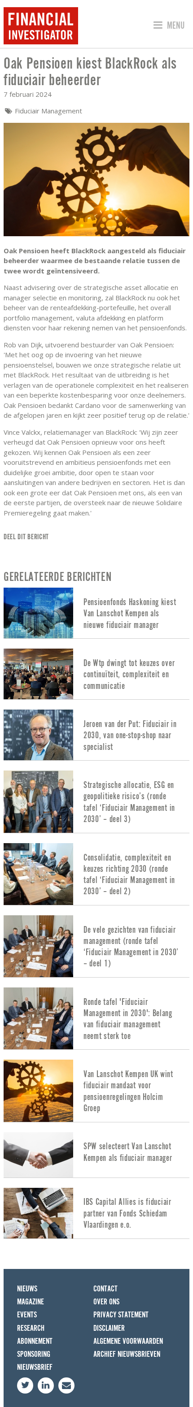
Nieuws (27, 1289)
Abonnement (35, 1341)
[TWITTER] (25, 1385)
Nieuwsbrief (35, 1367)
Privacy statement (121, 1315)
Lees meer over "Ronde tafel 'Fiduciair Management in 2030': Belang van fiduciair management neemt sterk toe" (96, 1018)
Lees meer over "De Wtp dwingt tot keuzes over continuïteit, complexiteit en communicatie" (96, 674)
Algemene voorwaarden (128, 1341)
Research (30, 1328)
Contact (105, 1289)
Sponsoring (33, 1354)
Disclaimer (109, 1328)
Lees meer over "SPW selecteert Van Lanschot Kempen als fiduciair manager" (96, 1155)
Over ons (106, 1302)
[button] (167, 25)
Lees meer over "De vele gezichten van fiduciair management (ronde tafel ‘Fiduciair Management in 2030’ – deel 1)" (96, 946)
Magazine (30, 1302)
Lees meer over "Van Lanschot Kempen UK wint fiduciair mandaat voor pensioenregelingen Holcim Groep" (96, 1090)
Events (27, 1315)
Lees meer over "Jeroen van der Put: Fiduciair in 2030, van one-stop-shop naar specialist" (96, 735)
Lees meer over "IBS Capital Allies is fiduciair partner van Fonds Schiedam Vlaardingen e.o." (96, 1213)
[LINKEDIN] (46, 1385)
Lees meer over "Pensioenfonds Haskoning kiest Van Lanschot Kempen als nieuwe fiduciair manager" (96, 613)
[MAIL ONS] (66, 1385)
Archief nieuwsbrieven (126, 1354)
